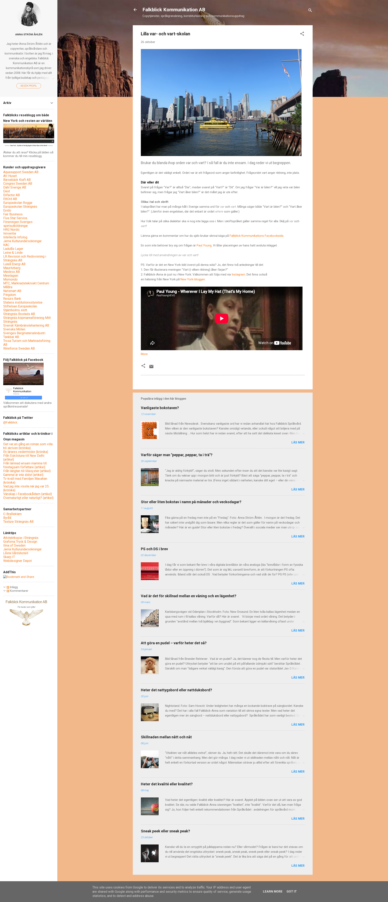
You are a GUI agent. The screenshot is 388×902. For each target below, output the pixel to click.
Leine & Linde (13, 253)
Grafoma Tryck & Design (20, 542)
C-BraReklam (12, 514)
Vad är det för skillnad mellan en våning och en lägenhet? (188, 596)
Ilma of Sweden (14, 545)
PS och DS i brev (154, 549)
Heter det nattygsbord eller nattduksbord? (176, 690)
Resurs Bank (12, 299)
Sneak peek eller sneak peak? (165, 831)
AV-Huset (10, 176)
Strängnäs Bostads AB (19, 314)
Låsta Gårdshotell (15, 553)
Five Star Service (15, 218)
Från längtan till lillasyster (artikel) (27, 471)
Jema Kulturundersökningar (22, 241)
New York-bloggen (192, 279)
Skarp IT (9, 557)
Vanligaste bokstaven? (160, 408)
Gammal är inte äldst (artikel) (23, 475)
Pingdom (9, 295)
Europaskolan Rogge (17, 203)
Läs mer (298, 442)
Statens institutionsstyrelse (22, 302)
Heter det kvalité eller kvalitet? (167, 784)
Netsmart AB (12, 291)
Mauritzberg (11, 268)
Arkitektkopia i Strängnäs (20, 538)
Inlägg (13, 587)
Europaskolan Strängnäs (20, 206)
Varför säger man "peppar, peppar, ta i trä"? (176, 455)
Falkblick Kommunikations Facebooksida (256, 236)
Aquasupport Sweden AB (20, 172)
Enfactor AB (11, 195)
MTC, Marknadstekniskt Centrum (26, 283)
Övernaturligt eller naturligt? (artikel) (28, 498)
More (144, 354)
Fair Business (13, 214)
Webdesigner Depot (17, 561)
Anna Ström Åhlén (28, 34)
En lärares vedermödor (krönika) (25, 452)
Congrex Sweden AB (17, 183)
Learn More (273, 891)
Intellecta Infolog (15, 237)
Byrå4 (7, 518)
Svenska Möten (14, 329)
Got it (292, 891)
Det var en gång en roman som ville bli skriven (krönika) (28, 446)
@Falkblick (10, 422)
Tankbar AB (11, 337)
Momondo (10, 279)
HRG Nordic (11, 230)
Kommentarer (18, 591)
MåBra (7, 287)
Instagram (238, 274)
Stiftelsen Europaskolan (20, 306)
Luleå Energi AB (14, 264)
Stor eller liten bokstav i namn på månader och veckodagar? (191, 502)
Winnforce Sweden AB (19, 348)
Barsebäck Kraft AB (17, 180)
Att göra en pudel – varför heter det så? (174, 643)
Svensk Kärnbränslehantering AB (26, 325)
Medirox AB (11, 272)
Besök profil (29, 85)
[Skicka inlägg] (151, 368)
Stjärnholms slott (15, 310)
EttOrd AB (10, 199)
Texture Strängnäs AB (18, 522)
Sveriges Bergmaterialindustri (24, 333)
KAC (6, 245)
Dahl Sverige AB (14, 187)
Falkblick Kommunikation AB (173, 10)
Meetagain (10, 276)
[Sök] (310, 11)
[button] (302, 34)
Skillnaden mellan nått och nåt (166, 737)
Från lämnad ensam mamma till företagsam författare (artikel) (25, 465)
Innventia (9, 233)
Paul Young (204, 245)
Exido (7, 210)
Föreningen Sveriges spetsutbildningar (18, 224)
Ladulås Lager (13, 249)
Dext (6, 191)
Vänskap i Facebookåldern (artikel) (27, 494)
